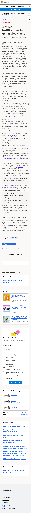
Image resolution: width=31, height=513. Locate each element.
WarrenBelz (14, 395)
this (25, 66)
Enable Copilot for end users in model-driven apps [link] (13, 441)
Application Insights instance (12, 187)
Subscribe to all (15, 383)
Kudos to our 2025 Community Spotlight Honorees (18, 307)
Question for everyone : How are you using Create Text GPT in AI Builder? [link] (15, 447)
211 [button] (19, 407)
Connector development (12, 355)
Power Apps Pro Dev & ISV (13, 376)
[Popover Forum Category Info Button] (5, 342)
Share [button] (19, 37)
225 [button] (19, 400)
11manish (13, 401)
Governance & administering (14, 369)
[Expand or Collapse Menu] (2, 6)
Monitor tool (14, 137)
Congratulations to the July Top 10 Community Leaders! (19, 318)
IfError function (6, 158)
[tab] (14, 255)
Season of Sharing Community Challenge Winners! (18, 296)
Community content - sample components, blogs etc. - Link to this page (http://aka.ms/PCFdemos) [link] (15, 453)
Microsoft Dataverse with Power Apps (14, 372)
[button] (29, 6)
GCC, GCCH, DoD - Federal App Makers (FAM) (14, 363)
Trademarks (5, 502)
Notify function (14, 116)
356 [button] (20, 394)
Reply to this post (9, 244)
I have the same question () (11, 249)
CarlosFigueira (19, 42)
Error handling (14, 237)
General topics (10, 366)
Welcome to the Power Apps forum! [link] (14, 459)
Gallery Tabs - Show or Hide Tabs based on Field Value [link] (13, 431)
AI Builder (8, 349)
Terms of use (6, 500)
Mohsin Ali (14, 407)
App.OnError (19, 158)
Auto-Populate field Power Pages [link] (14, 426)
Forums (17, 13)
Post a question (15, 9)
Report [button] (25, 37)
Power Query (9, 378)
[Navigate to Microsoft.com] (5, 2)
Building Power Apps (11, 352)
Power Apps (22, 13)
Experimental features (12, 360)
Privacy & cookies (7, 497)
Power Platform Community (15, 6)
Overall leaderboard (24, 413)
